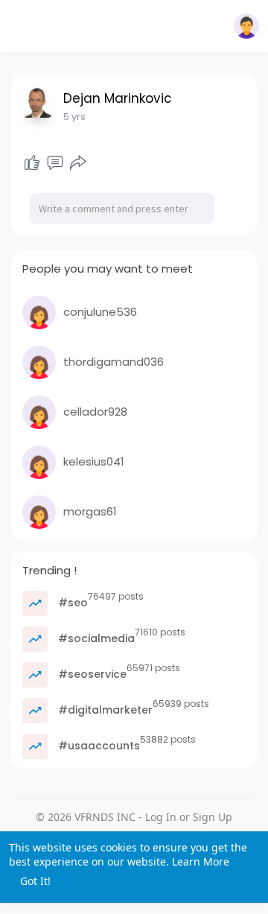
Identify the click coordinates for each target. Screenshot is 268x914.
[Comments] (55, 163)
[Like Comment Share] (54, 163)
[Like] (32, 163)
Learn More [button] (200, 861)
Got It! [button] (35, 881)
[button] (246, 26)
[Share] (78, 163)
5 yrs (74, 117)
